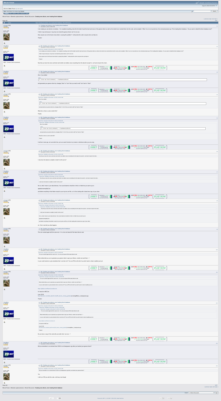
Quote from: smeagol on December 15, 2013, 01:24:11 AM (50, 174)
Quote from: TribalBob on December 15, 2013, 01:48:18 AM (51, 307)
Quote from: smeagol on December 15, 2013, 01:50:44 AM (50, 305)
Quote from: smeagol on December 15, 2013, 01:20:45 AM (50, 120)
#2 (217, 46)
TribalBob (6, 46)
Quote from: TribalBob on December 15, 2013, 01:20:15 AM (50, 97)
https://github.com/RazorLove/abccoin (47, 288)
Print (216, 20)
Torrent (22, 11)
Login (18, 13)
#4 (217, 94)
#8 (217, 200)
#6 (217, 151)
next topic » (215, 18)
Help (10, 13)
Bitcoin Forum (6, 16)
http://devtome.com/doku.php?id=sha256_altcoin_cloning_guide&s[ (54, 296)
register (21, 8)
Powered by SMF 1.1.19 (102, 398)
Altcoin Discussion (29, 16)
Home (6, 13)
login (16, 8)
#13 (217, 343)
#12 (217, 303)
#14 (217, 365)
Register (23, 13)
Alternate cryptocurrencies (17, 16)
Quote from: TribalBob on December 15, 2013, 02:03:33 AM (50, 368)
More (27, 13)
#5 (217, 118)
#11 (217, 272)
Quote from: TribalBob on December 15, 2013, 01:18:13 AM (50, 154)
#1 (217, 26)
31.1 (19, 11)
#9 (217, 229)
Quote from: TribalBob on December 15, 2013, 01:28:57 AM (50, 203)
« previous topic (208, 18)
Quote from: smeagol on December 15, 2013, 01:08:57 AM (50, 49)
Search (14, 13)
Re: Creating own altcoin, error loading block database (55, 46)
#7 (217, 172)
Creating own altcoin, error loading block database (48, 16)
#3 (217, 72)
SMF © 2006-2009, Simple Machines (116, 398)
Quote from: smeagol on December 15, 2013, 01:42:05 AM (50, 252)
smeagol (5, 25)
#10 (217, 249)
